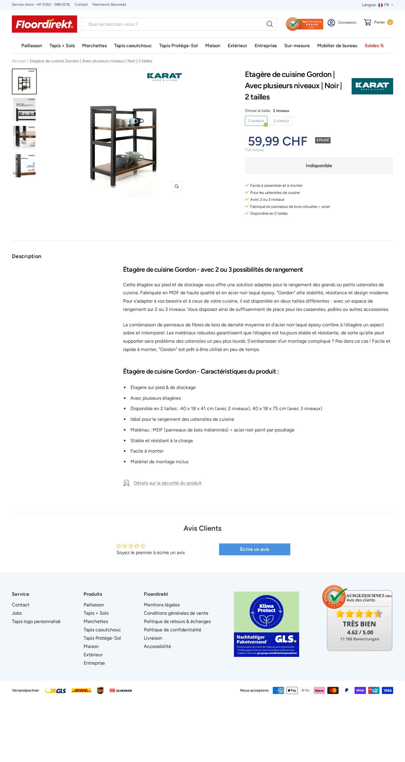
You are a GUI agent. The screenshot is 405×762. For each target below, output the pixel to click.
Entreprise (266, 45)
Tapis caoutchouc (133, 45)
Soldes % (374, 45)
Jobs (17, 613)
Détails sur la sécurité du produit (168, 483)
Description (26, 256)
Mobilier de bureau (337, 45)
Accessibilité (157, 646)
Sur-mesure (297, 45)
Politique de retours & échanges (177, 621)
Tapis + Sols (62, 45)
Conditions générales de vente (176, 613)
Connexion (347, 22)
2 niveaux (256, 120)
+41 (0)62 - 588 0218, (53, 4)
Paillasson (31, 45)
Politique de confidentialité (172, 630)
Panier (382, 22)
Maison (212, 45)
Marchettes (94, 45)
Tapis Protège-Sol (178, 45)
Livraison (153, 638)
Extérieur (237, 45)
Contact (81, 4)
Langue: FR (375, 4)
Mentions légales (162, 605)
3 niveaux (281, 120)
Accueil (19, 61)
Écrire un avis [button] (254, 549)
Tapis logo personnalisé (36, 621)
